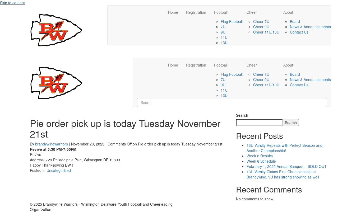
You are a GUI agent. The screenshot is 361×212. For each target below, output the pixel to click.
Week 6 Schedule (261, 161)
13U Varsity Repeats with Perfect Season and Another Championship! (284, 148)
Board (295, 21)
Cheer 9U (261, 26)
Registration (196, 12)
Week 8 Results (260, 155)
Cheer (252, 12)
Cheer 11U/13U (266, 32)
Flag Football (232, 21)
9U (223, 32)
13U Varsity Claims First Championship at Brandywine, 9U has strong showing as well (283, 174)
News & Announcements (310, 26)
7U (223, 26)
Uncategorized (59, 170)
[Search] (138, 61)
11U (224, 37)
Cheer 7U (261, 21)
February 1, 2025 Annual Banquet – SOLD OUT (287, 166)
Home (173, 12)
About (288, 12)
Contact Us (299, 32)
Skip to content (12, 2)
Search (242, 115)
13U (224, 42)
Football (221, 12)
